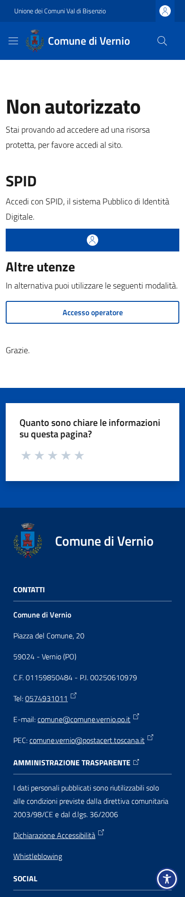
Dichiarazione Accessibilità (54, 835)
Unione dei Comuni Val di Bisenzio (60, 11)
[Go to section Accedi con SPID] (92, 240)
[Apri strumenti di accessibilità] (167, 879)
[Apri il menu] (13, 41)
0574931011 (46, 698)
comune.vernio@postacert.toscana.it (87, 740)
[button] (162, 40)
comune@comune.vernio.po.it (83, 719)
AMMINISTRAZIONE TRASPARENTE (71, 762)
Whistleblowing (37, 856)
